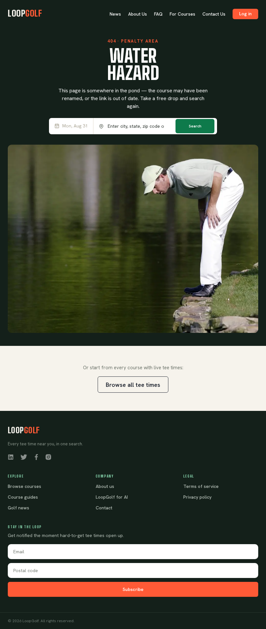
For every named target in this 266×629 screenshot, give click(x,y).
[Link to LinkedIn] (11, 457)
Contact (104, 508)
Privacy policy (197, 497)
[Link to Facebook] (36, 457)
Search (195, 126)
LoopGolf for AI (112, 497)
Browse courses (24, 486)
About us (105, 486)
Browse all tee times (133, 384)
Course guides (23, 497)
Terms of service (201, 486)
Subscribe (133, 589)
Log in (245, 14)
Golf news (18, 508)
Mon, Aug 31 (75, 126)
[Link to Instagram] (48, 457)
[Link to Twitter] (23, 457)
